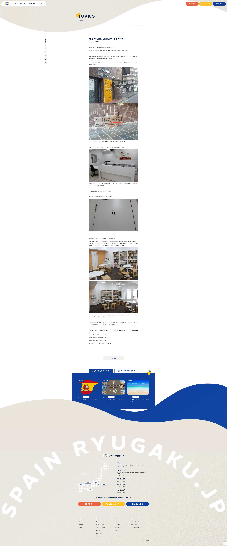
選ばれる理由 (81, 519)
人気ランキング (99, 533)
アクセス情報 (104, 335)
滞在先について (117, 524)
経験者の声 (80, 524)
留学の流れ (116, 521)
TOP (126, 25)
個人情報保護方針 (135, 527)
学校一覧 (98, 530)
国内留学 (98, 536)
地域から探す (101, 524)
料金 (115, 533)
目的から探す (98, 521)
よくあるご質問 (117, 536)
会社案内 (80, 527)
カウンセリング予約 (103, 340)
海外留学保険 (116, 530)
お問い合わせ (108, 343)
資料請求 (109, 337)
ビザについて (116, 527)
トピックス (130, 25)
